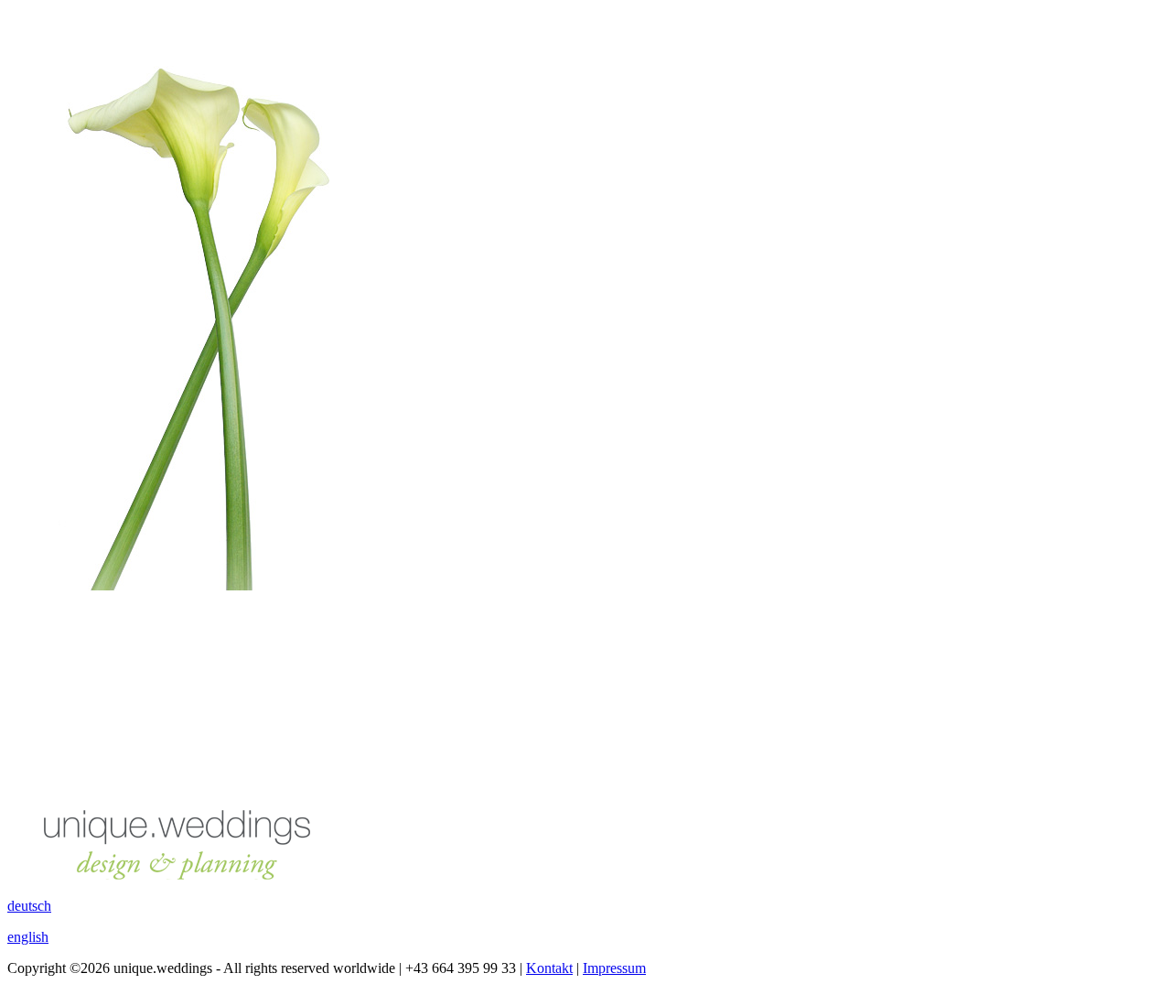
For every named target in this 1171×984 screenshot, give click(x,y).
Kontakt (549, 968)
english (27, 937)
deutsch (29, 906)
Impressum (614, 968)
